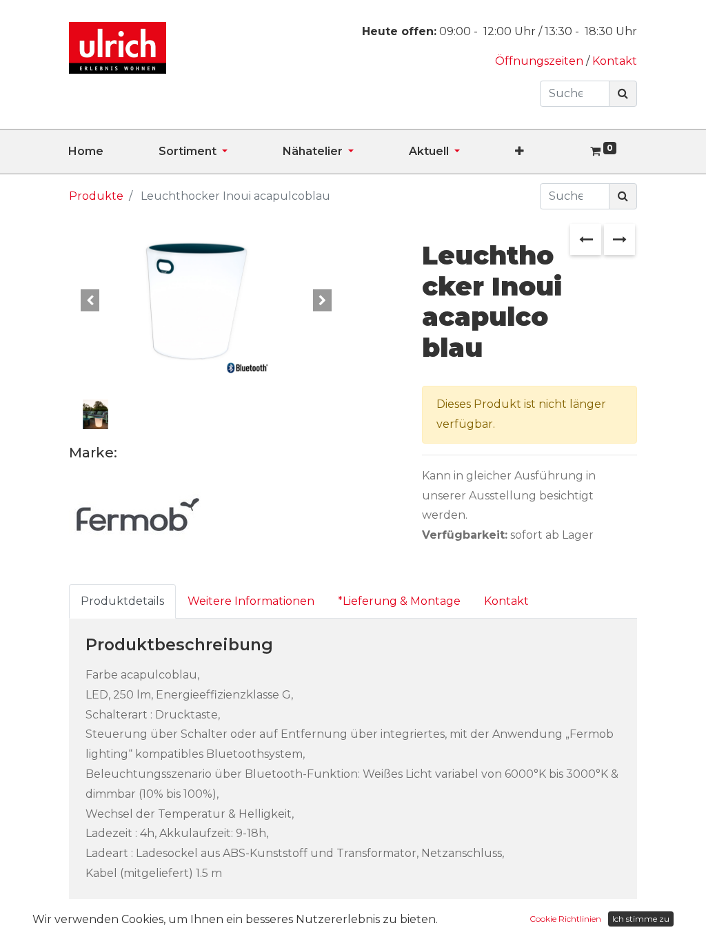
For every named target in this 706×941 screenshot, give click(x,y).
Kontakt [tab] (506, 601)
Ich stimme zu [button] (640, 918)
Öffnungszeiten (540, 61)
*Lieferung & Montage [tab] (399, 601)
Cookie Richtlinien (565, 918)
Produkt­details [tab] (122, 601)
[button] (547, 151)
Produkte (96, 196)
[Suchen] (623, 94)
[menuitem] (113, 151)
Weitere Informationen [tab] (251, 601)
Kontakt (614, 61)
